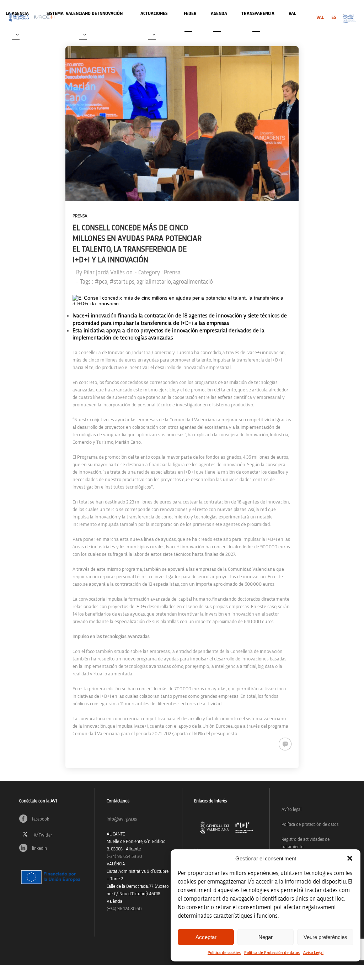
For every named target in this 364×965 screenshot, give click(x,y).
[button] (349, 858)
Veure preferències (325, 937)
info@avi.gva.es (122, 819)
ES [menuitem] (333, 17)
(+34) (124, 856)
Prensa (80, 216)
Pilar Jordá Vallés (104, 272)
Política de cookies (224, 952)
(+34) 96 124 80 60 (124, 909)
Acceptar (206, 937)
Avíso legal (291, 809)
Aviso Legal (313, 952)
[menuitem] (320, 17)
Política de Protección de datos (272, 952)
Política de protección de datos (310, 824)
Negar (265, 937)
